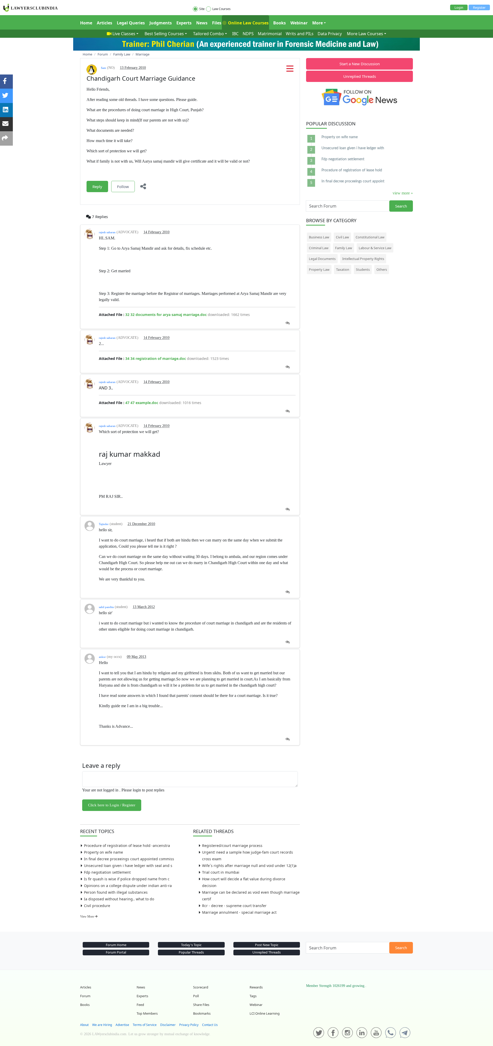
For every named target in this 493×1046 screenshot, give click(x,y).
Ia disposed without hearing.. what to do (119, 898)
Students (363, 269)
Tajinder (104, 524)
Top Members (147, 1013)
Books (279, 23)
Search (401, 206)
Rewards (256, 987)
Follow (123, 186)
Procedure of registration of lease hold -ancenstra (127, 845)
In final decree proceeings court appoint (352, 181)
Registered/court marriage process (232, 845)
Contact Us (210, 1025)
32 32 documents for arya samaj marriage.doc (166, 314)
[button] (289, 70)
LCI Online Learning (265, 1013)
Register (479, 7)
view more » (403, 193)
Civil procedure (97, 905)
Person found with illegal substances (116, 892)
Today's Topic (191, 944)
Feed (140, 1004)
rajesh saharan (107, 232)
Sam (103, 67)
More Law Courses (365, 33)
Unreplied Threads (359, 76)
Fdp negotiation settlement (107, 872)
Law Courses (221, 9)
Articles (104, 23)
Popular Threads (191, 952)
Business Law (319, 237)
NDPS (248, 33)
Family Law (343, 248)
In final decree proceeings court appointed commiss (129, 858)
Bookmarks (202, 1013)
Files (216, 23)
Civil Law (342, 237)
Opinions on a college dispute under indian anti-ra (128, 885)
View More (87, 916)
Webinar (299, 23)
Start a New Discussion (359, 63)
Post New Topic (266, 944)
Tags (253, 996)
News (201, 23)
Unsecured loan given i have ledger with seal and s (128, 865)
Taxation (342, 269)
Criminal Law (318, 248)
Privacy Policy (188, 1025)
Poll (196, 996)
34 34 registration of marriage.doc (155, 358)
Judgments (160, 23)
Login (458, 7)
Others (381, 269)
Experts (184, 23)
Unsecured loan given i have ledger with (352, 148)
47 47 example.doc (141, 402)
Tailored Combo (208, 33)
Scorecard (200, 987)
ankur (102, 656)
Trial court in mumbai (220, 872)
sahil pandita (106, 607)
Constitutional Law (370, 237)
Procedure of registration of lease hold (351, 170)
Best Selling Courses (164, 33)
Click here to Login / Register (111, 805)
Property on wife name (103, 852)
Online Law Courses (248, 23)
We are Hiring (102, 1025)
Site (202, 9)
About (84, 1025)
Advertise (122, 1025)
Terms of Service (145, 1025)
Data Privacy (330, 33)
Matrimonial (270, 33)
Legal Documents (322, 258)
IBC (235, 33)
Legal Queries (131, 23)
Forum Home (116, 944)
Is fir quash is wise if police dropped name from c (126, 878)
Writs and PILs (300, 33)
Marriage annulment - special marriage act (239, 912)
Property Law (319, 269)
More (317, 23)
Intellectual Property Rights (363, 258)
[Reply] (287, 323)
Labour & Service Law (375, 248)
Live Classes (123, 33)
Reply (97, 186)
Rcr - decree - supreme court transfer (234, 905)
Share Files (201, 1004)
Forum (85, 996)
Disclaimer (168, 1025)
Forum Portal (116, 952)
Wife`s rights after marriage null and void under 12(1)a (249, 865)
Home (86, 23)
